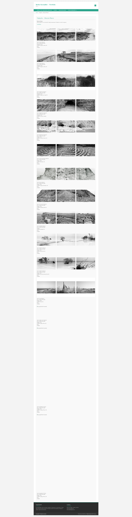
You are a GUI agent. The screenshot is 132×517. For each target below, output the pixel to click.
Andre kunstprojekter (72, 10)
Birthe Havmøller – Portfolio (45, 5)
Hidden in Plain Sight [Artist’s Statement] (44, 10)
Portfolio (55, 10)
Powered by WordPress (82, 513)
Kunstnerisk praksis (62, 10)
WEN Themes (93, 513)
